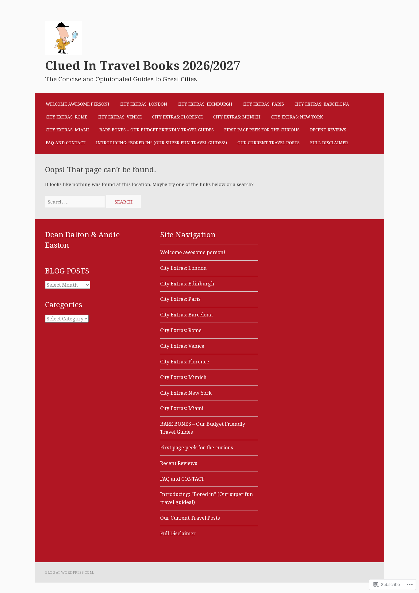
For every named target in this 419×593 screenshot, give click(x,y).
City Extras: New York (297, 117)
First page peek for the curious (262, 130)
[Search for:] (75, 202)
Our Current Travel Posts (268, 142)
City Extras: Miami (67, 130)
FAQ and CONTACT (66, 142)
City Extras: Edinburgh (205, 104)
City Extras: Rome (66, 117)
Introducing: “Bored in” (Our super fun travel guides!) (161, 142)
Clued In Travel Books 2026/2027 (142, 66)
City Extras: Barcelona (321, 104)
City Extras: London (143, 104)
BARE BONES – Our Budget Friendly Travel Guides (156, 130)
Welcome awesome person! (77, 104)
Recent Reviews (328, 130)
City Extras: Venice (120, 117)
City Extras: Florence (177, 117)
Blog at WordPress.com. (69, 572)
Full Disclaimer (329, 142)
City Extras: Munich (236, 117)
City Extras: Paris (263, 104)
